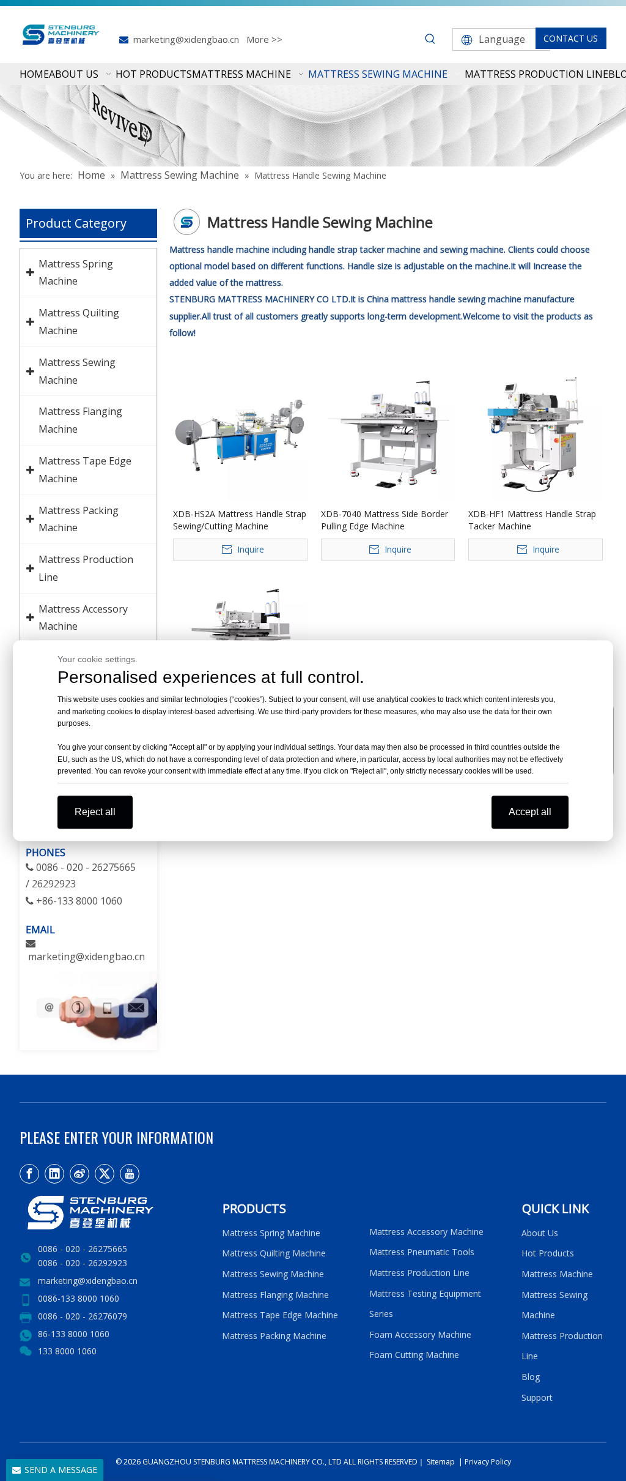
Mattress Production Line (419, 1272)
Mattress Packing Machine (274, 1335)
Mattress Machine (557, 1274)
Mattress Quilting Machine (274, 1253)
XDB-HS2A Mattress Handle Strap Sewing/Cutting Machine (239, 520)
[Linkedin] (54, 1174)
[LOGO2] (113, 1212)
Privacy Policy (488, 1462)
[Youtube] (129, 1174)
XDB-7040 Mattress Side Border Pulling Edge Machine (384, 520)
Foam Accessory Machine (420, 1334)
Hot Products (547, 1253)
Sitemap (440, 1462)
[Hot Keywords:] (430, 39)
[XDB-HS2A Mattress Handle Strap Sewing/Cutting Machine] (240, 433)
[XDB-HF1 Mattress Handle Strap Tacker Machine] (535, 433)
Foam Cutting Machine (414, 1354)
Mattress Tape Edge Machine (280, 1315)
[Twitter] (104, 1174)
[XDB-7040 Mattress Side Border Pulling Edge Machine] (388, 433)
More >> (264, 39)
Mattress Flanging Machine (275, 1294)
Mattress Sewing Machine (273, 1274)
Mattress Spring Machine (271, 1233)
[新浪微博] (79, 1174)
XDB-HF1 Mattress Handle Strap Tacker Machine (532, 520)
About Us (539, 1233)
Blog (530, 1376)
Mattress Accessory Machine (426, 1231)
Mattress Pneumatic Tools (421, 1252)
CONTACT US (570, 38)
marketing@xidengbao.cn (186, 39)
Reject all (95, 812)
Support (539, 1397)
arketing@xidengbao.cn (91, 956)
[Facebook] (29, 1174)
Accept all (530, 812)
